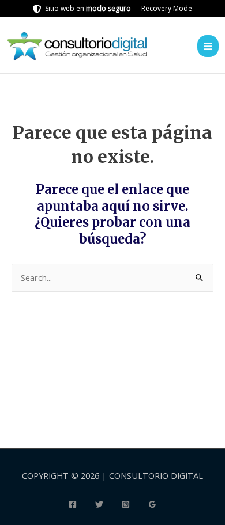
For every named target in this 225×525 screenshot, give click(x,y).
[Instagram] (126, 504)
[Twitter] (99, 504)
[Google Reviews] (152, 504)
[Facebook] (73, 504)
